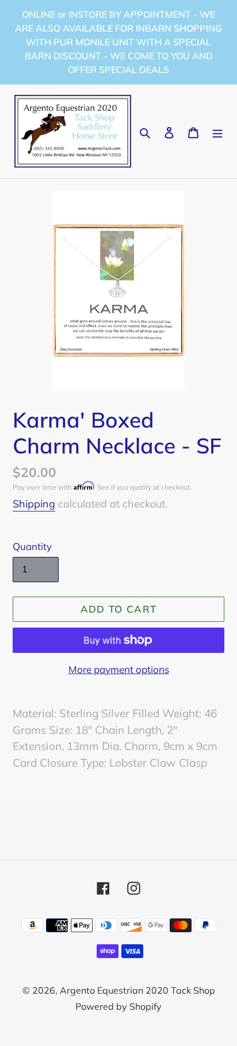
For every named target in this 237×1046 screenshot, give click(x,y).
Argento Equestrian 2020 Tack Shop (137, 990)
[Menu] (217, 131)
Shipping (34, 503)
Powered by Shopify (118, 1006)
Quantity (32, 546)
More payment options (118, 669)
